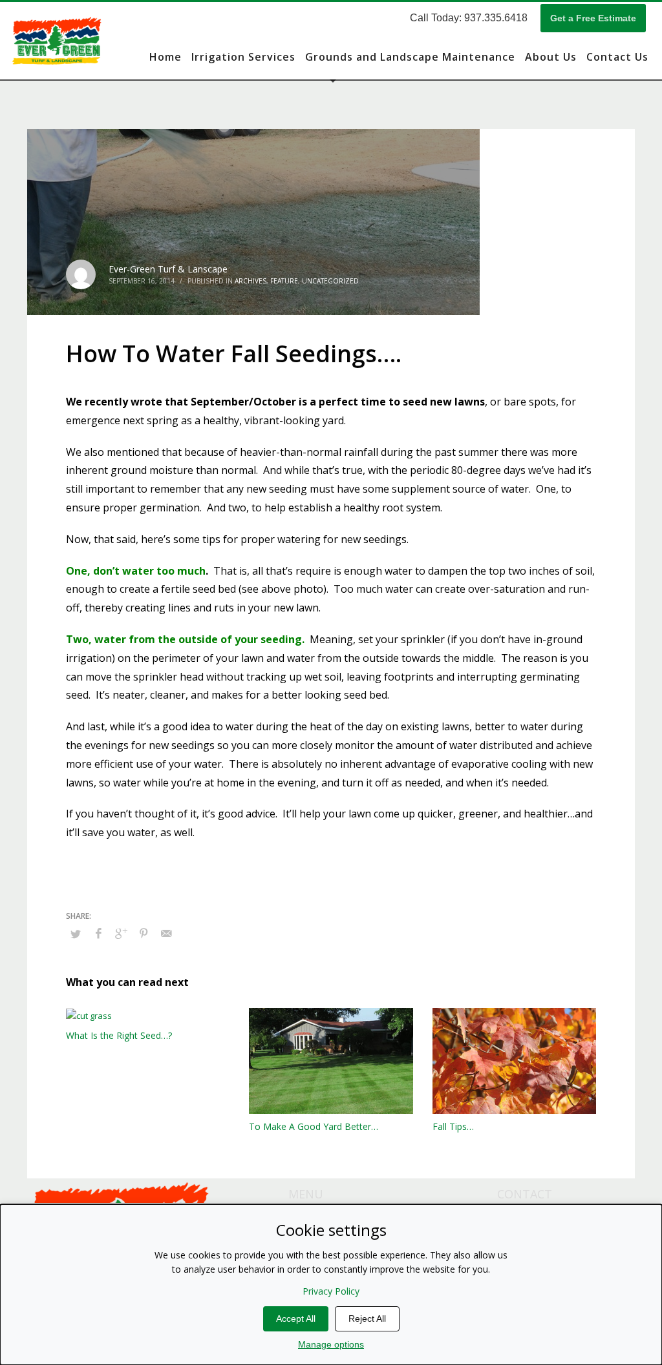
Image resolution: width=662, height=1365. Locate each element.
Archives (250, 280)
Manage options (331, 1344)
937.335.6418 (496, 17)
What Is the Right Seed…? (119, 1035)
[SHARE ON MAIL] (166, 933)
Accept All (295, 1318)
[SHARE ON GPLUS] (121, 933)
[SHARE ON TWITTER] (75, 933)
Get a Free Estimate (593, 18)
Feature (284, 280)
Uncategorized (330, 280)
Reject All (367, 1318)
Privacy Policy (331, 1291)
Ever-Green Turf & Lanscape (168, 269)
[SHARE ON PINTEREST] (143, 933)
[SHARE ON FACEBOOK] (98, 933)
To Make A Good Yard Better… (313, 1126)
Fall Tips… (453, 1126)
